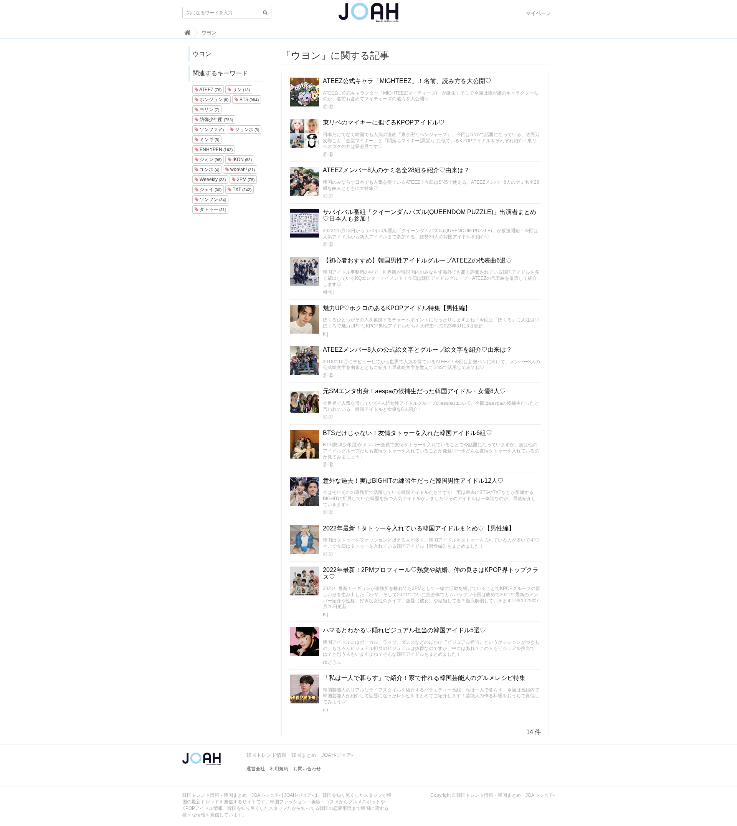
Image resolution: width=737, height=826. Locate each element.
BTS (248, 99)
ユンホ (208, 169)
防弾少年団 (215, 119)
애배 (327, 292)
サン (240, 89)
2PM (245, 179)
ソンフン (212, 199)
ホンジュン (213, 99)
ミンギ (208, 139)
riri (325, 710)
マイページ (538, 13)
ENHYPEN (215, 149)
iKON (241, 159)
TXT (241, 189)
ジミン (209, 159)
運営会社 (255, 768)
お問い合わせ (307, 768)
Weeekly (212, 179)
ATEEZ (209, 89)
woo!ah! (242, 169)
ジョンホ (246, 129)
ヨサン (208, 109)
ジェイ (209, 189)
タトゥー (212, 209)
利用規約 (279, 768)
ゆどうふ (332, 662)
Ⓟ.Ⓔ (328, 107)
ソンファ (211, 129)
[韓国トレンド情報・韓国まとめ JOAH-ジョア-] (368, 15)
